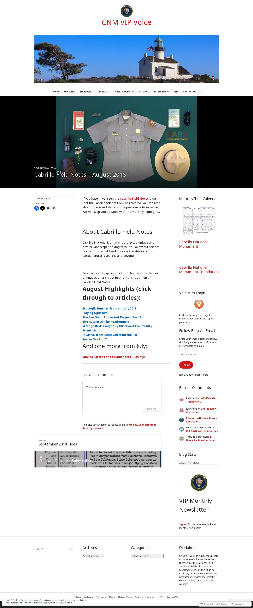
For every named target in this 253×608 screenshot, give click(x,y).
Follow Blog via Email (197, 330)
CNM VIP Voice (126, 22)
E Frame (190, 418)
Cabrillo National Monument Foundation (199, 269)
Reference (159, 91)
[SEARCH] (200, 91)
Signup (183, 524)
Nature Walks (122, 91)
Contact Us (189, 91)
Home (56, 91)
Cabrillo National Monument (193, 244)
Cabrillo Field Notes (45, 168)
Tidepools (85, 91)
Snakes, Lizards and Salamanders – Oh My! (113, 357)
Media (103, 91)
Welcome (69, 91)
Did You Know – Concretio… (202, 431)
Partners (144, 91)
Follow (186, 364)
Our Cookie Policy (64, 603)
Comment (150, 408)
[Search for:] (54, 548)
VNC (176, 91)
